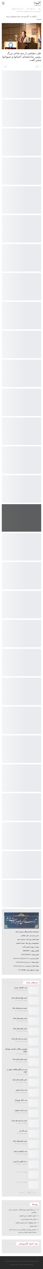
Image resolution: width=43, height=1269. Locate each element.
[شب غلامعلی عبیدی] (34, 990)
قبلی (37, 66)
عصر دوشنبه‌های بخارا (20, 1018)
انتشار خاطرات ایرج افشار (27, 1216)
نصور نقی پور (14, 1264)
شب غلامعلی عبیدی (20, 987)
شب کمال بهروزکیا (21, 1100)
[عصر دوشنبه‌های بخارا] (34, 1021)
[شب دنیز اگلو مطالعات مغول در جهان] (34, 1072)
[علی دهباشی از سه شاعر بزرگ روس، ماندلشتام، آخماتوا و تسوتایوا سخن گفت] (21, 84)
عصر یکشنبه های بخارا (20, 1080)
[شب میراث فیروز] (34, 1093)
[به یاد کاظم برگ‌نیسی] (34, 1164)
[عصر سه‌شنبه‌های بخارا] (34, 1011)
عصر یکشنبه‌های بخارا (20, 1028)
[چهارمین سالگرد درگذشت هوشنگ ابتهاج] (34, 1052)
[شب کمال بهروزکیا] (34, 1103)
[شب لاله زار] (34, 1134)
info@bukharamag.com (23, 962)
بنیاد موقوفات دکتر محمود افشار (26, 1223)
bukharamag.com (18, 966)
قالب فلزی (33, 1226)
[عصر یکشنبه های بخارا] (34, 1082)
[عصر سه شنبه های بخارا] (34, 1041)
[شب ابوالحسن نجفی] (34, 1154)
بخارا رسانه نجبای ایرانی (28, 1219)
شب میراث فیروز (21, 1090)
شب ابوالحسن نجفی (20, 1151)
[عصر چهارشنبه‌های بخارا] (34, 1001)
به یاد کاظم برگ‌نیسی (20, 1161)
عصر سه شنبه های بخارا (19, 1039)
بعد (5, 66)
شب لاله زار (23, 1131)
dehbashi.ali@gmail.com (21, 958)
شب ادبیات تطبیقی (20, 1110)
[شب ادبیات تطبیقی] (34, 1113)
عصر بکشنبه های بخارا (20, 1059)
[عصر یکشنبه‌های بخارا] (34, 1031)
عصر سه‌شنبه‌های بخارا (19, 1008)
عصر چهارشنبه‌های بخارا (19, 998)
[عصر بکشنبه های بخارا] (34, 1062)
